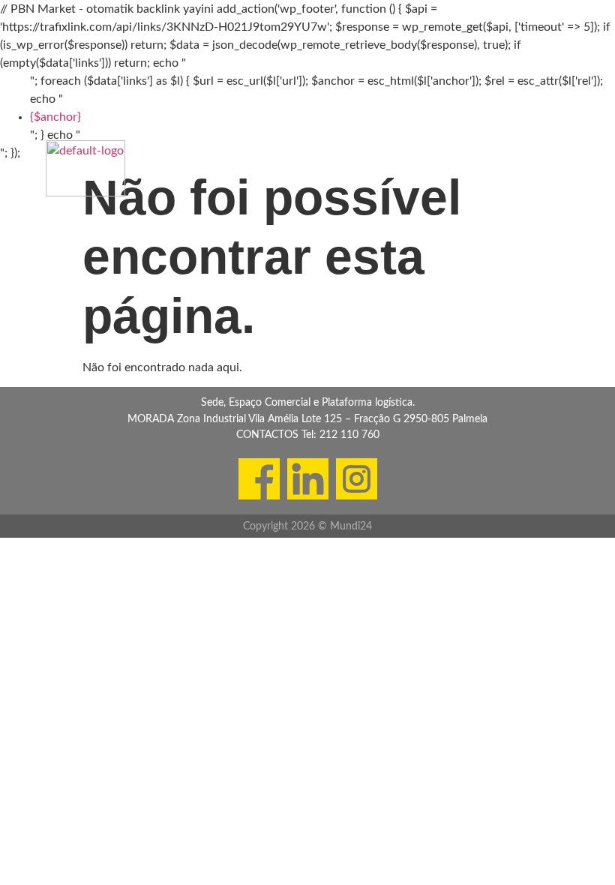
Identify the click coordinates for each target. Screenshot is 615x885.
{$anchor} (55, 117)
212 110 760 (350, 434)
